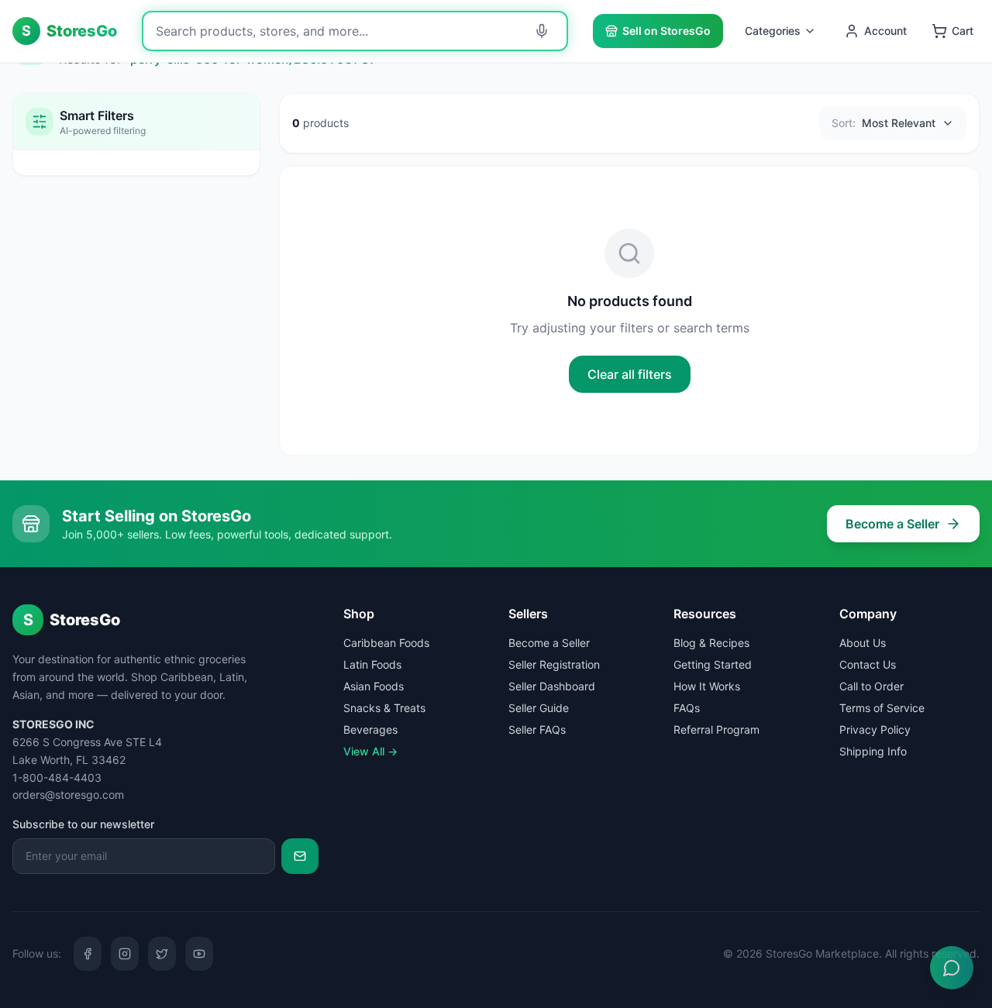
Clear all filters (629, 374)
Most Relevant (883, 122)
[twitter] (162, 954)
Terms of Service (882, 707)
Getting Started (712, 664)
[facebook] (88, 954)
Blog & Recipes (711, 642)
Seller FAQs (537, 729)
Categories (773, 30)
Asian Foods (373, 686)
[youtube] (199, 954)
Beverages (370, 729)
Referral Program (716, 729)
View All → (370, 751)
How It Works (706, 686)
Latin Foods (372, 664)
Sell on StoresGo (666, 30)
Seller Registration (554, 664)
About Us (862, 642)
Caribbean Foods (386, 642)
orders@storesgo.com (68, 794)
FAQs (686, 707)
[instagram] (125, 954)
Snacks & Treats (384, 707)
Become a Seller (892, 524)
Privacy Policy (875, 729)
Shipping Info (873, 751)
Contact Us (867, 664)
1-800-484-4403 (57, 777)
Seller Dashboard (551, 686)
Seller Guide (538, 707)
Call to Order (871, 686)
